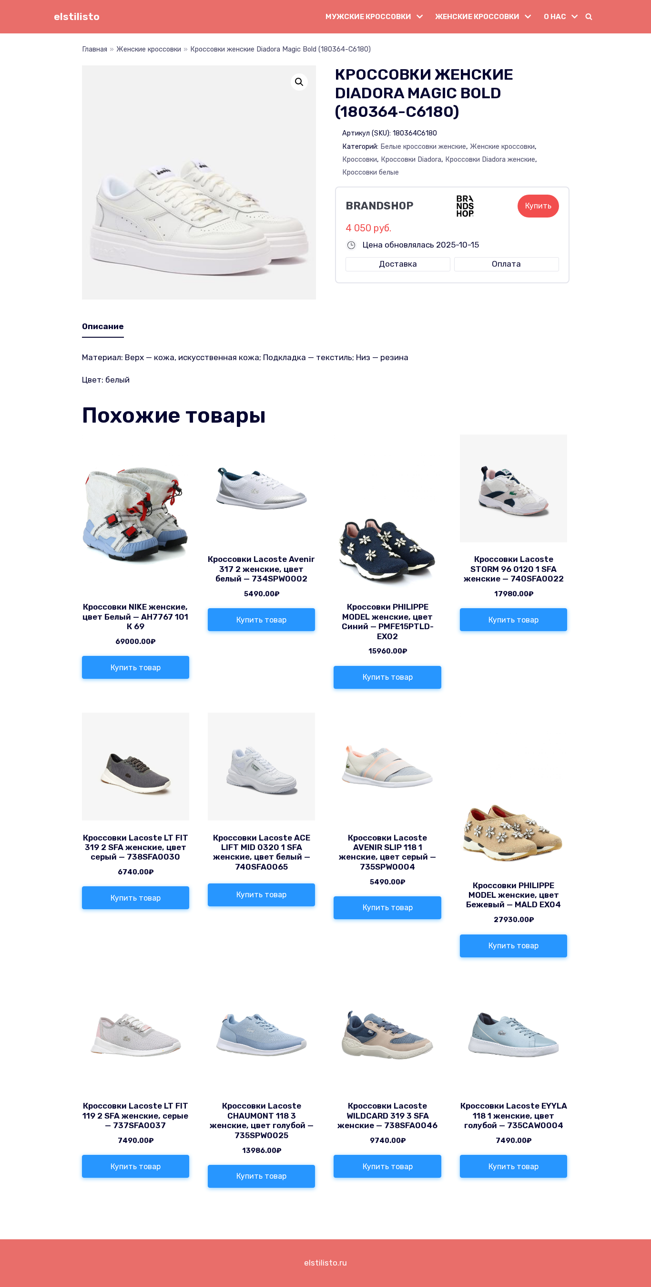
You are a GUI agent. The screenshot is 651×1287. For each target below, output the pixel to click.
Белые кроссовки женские (423, 146)
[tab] (103, 327)
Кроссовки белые (370, 172)
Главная (94, 49)
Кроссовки (359, 159)
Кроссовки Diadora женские (490, 159)
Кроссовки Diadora (411, 159)
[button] (588, 16)
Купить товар (136, 667)
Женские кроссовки (148, 49)
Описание (103, 326)
